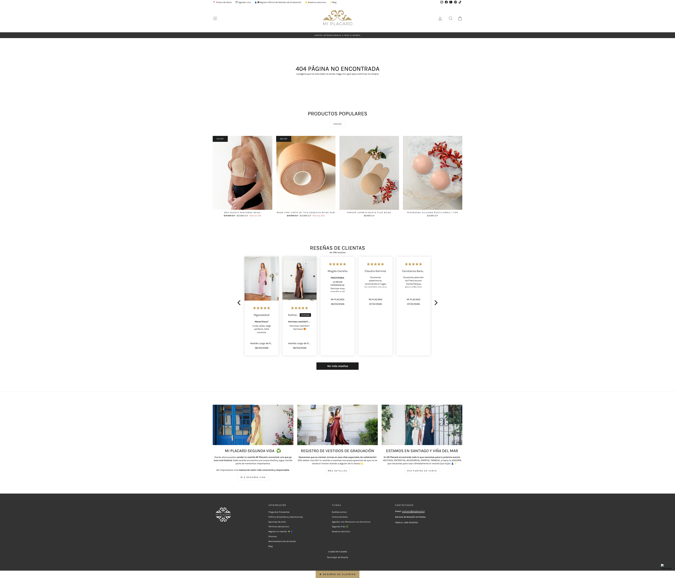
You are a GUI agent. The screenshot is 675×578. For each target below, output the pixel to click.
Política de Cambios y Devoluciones (285, 517)
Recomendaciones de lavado (282, 541)
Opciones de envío (277, 522)
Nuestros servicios (341, 531)
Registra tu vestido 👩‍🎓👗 (280, 531)
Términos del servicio (278, 526)
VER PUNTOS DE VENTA (422, 470)
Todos (337, 124)
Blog (270, 546)
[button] (239, 302)
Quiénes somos (339, 512)
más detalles (337, 470)
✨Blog (333, 2)
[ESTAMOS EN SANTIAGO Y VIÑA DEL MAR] (422, 425)
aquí (348, 74)
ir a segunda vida (253, 477)
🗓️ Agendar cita (243, 2)
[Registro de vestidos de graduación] (337, 425)
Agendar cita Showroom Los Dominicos (351, 522)
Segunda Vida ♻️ (340, 526)
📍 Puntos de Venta (222, 2)
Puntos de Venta (340, 517)
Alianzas (272, 536)
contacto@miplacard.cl (413, 511)
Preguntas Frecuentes (279, 512)
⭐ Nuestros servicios (315, 2)
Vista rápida (242, 206)
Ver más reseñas (337, 366)
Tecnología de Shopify (337, 557)
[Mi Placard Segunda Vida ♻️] (253, 425)
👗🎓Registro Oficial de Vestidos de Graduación (277, 2)
